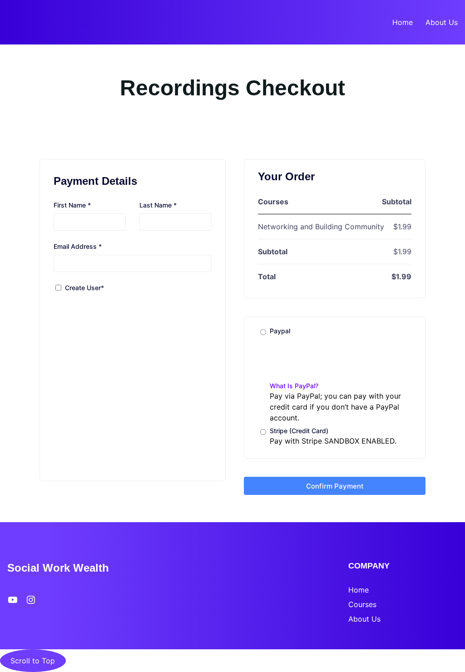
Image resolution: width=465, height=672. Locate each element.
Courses (362, 604)
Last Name (158, 205)
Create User (84, 288)
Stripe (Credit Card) (299, 431)
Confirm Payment (335, 486)
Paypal (294, 358)
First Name (72, 205)
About (359, 618)
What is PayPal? (294, 386)
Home (358, 589)
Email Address (78, 246)
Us (376, 618)
